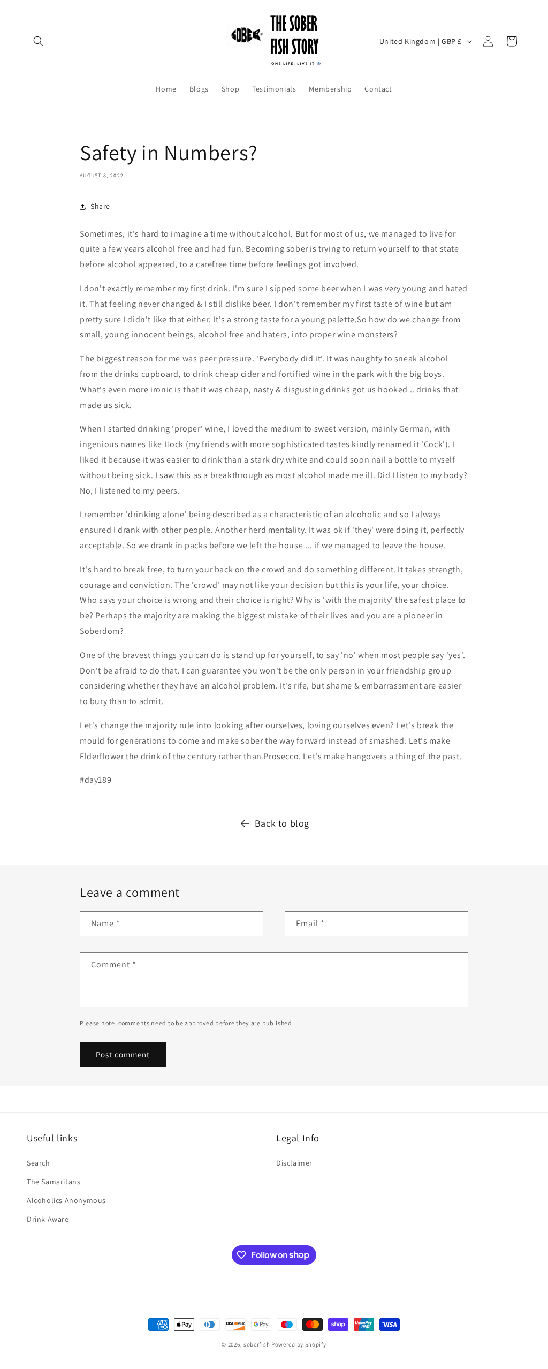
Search (38, 1163)
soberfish (256, 1344)
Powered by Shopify (298, 1344)
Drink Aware (48, 1219)
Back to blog (282, 823)
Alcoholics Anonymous (66, 1200)
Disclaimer (294, 1163)
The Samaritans (53, 1181)
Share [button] (100, 206)
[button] (38, 41)
